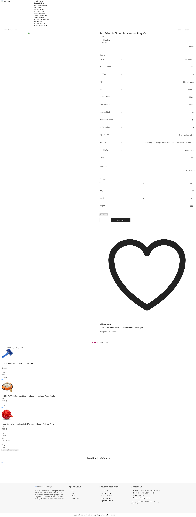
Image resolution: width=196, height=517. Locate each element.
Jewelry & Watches (40, 15)
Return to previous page (185, 30)
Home (5, 30)
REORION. (120, 515)
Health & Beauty (39, 13)
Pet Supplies (38, 21)
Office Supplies (39, 17)
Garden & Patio (39, 11)
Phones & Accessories (41, 19)
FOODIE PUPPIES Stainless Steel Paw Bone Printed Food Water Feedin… (29, 396)
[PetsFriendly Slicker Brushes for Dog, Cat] (98, 354)
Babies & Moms (39, 3)
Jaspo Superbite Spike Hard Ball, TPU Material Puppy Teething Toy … (28, 424)
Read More (104, 215)
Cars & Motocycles (40, 5)
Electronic (37, 7)
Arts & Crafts (38, 1)
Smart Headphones (40, 25)
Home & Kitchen (39, 9)
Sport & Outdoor (39, 23)
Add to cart (121, 220)
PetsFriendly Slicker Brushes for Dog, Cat (17, 363)
